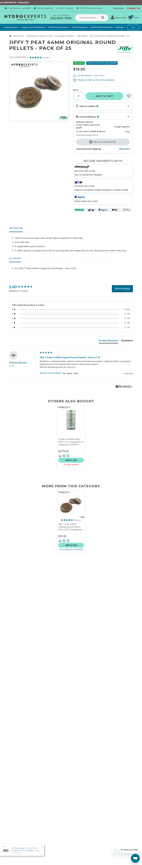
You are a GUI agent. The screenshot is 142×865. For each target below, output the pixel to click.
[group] (23, 286)
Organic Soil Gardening (33, 27)
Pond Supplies (79, 27)
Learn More (99, 75)
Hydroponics (10, 27)
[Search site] (103, 17)
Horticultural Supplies (101, 27)
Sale (133, 27)
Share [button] (75, 373)
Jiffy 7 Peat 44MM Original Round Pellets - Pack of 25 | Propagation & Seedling (70, 528)
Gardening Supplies (58, 27)
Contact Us (133, 8)
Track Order (118, 8)
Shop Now (14, 2)
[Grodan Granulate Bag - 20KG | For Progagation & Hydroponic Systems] (71, 422)
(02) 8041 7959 (60, 18)
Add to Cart (104, 96)
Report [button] (69, 373)
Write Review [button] (122, 288)
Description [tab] (16, 228)
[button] (119, 17)
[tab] (108, 341)
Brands (120, 27)
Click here (124, 149)
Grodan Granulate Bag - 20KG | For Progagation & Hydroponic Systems (70, 442)
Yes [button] (64, 373)
